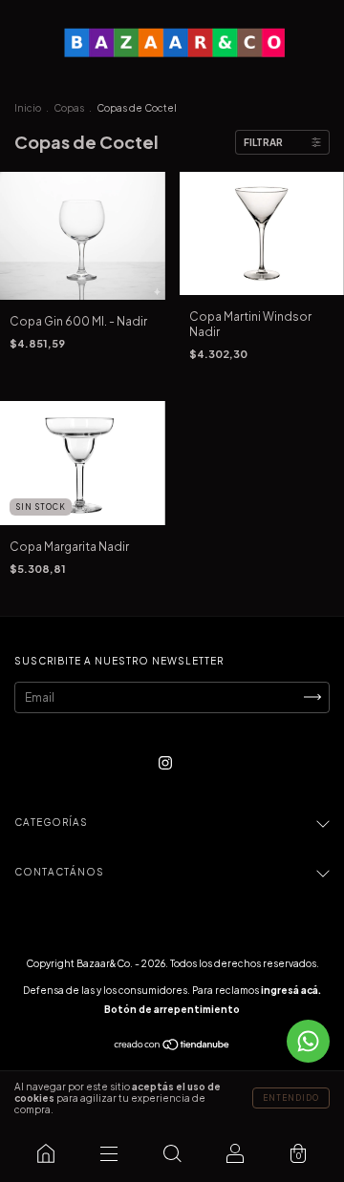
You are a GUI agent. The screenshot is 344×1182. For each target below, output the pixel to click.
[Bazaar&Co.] (45, 1153)
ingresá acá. (291, 990)
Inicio (27, 108)
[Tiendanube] (172, 1046)
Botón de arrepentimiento (172, 1009)
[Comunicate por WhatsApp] (308, 1041)
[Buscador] (172, 1153)
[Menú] (108, 1153)
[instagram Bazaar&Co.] (165, 762)
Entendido (291, 1098)
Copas (69, 108)
